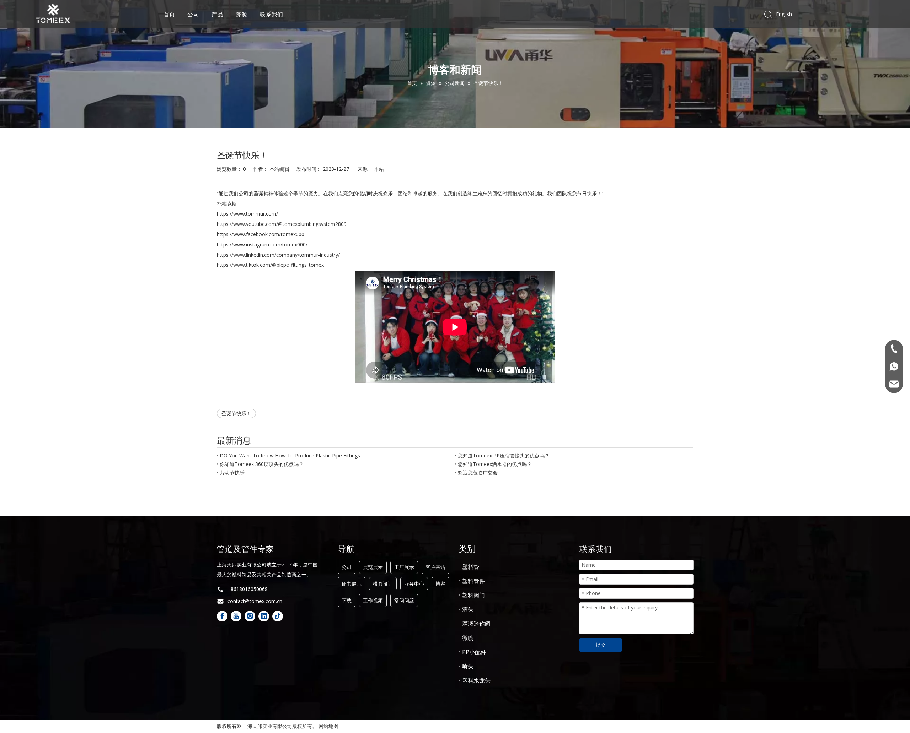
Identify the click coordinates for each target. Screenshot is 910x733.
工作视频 (373, 600)
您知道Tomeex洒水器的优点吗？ (495, 464)
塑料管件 (473, 581)
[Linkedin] (263, 616)
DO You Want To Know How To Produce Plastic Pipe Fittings (290, 455)
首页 (170, 14)
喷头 (467, 666)
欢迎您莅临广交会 (478, 472)
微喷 (467, 638)
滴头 (467, 609)
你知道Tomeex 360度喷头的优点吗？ (262, 464)
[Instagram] (250, 616)
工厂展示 (404, 567)
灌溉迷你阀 (476, 624)
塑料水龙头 (476, 680)
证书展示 (352, 583)
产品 (218, 14)
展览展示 (373, 567)
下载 (347, 600)
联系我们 (271, 14)
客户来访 (435, 567)
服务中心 (414, 583)
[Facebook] (222, 616)
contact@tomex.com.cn (255, 601)
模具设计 (383, 583)
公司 (193, 14)
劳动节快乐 (232, 472)
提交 (601, 644)
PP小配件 (474, 652)
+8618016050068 (248, 589)
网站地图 (328, 726)
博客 (440, 583)
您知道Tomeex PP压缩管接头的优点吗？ (504, 455)
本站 (379, 168)
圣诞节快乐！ (236, 413)
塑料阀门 (473, 595)
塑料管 (470, 567)
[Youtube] (236, 616)
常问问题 (404, 600)
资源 (241, 14)
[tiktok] (277, 616)
